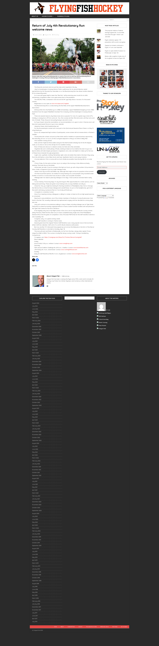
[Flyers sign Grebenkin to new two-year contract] (103, 72)
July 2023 (35, 411)
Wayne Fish (47, 34)
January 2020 (36, 534)
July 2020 (35, 516)
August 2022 (35, 443)
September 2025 (36, 335)
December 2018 (36, 572)
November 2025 (36, 329)
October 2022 (36, 437)
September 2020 (37, 510)
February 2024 (36, 390)
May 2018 (34, 592)
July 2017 (34, 612)
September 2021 (36, 475)
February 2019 (36, 566)
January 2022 (36, 463)
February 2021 (36, 496)
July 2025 (35, 341)
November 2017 (36, 610)
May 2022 (35, 452)
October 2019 (36, 542)
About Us (35, 16)
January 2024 (36, 393)
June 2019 (35, 554)
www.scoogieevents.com (79, 254)
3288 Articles (65, 276)
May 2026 (35, 312)
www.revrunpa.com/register (60, 103)
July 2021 (34, 481)
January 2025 (36, 358)
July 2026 (35, 306)
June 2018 (35, 589)
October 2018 (36, 577)
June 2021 (35, 484)
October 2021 (36, 472)
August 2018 (35, 583)
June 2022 (35, 449)
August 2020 (35, 513)
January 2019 (36, 569)
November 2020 (36, 504)
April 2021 (34, 490)
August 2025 (35, 338)
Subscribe (102, 172)
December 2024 (36, 361)
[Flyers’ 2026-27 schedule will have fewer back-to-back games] (103, 79)
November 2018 (36, 574)
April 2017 (34, 618)
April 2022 (35, 455)
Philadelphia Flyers (91, 626)
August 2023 (35, 408)
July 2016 (34, 621)
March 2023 (35, 423)
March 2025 (35, 352)
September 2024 (36, 370)
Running (56, 34)
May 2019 (34, 557)
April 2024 (35, 385)
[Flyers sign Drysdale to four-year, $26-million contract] (119, 72)
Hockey (80, 626)
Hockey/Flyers (47, 16)
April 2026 (35, 314)
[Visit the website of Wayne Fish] (47, 286)
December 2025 (36, 326)
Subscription (71, 626)
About (62, 626)
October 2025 (36, 332)
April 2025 (35, 350)
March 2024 (35, 388)
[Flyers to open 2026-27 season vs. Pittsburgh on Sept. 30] (103, 85)
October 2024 (36, 367)
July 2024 (35, 376)
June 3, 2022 (38, 34)
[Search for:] (117, 19)
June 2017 (35, 615)
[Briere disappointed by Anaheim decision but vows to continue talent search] (111, 85)
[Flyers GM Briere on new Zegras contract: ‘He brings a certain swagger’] (111, 79)
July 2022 (35, 446)
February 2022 (36, 461)
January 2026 (36, 323)
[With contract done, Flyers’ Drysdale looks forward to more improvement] (111, 72)
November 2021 (36, 469)
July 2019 (34, 551)
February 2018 (36, 601)
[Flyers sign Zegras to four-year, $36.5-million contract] (119, 79)
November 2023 (36, 399)
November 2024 (36, 364)
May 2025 (35, 347)
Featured (114, 626)
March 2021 (35, 493)
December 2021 (36, 466)
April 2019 (34, 560)
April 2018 (34, 595)
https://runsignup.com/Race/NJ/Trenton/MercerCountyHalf (63, 237)
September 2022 (36, 440)
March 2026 (35, 317)
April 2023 (35, 420)
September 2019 (36, 545)
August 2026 (35, 303)
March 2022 (35, 458)
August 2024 (35, 373)
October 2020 (36, 507)
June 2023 (35, 414)
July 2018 (34, 586)
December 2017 (36, 607)
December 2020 (36, 501)
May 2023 (35, 417)
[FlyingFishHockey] (79, 13)
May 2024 (35, 382)
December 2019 (36, 537)
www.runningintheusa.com (69, 249)
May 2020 (35, 522)
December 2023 (36, 396)
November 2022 (36, 434)
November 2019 (36, 539)
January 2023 (36, 428)
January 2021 (36, 499)
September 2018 (36, 580)
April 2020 (35, 525)
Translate (111, 197)
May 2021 (34, 487)
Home (55, 626)
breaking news (104, 626)
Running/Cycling (63, 16)
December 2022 (36, 431)
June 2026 (35, 309)
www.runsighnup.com (65, 243)
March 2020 (35, 528)
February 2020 (36, 531)
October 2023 (36, 402)
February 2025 (36, 355)
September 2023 (36, 405)
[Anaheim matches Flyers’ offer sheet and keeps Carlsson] (119, 85)
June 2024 (35, 379)
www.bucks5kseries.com (80, 247)
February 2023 (36, 426)
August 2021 (35, 478)
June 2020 (35, 519)
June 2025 (35, 344)
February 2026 (36, 320)
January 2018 (36, 604)
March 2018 (35, 598)
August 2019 (35, 548)
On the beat (124, 626)
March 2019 (35, 563)
